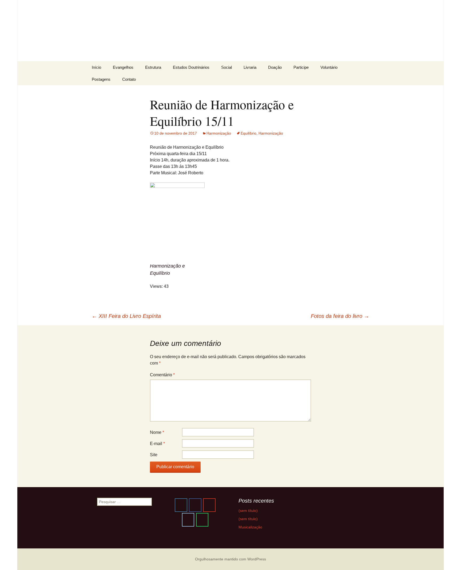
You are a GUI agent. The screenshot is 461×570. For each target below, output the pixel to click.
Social (226, 67)
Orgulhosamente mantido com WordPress (230, 559)
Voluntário (328, 67)
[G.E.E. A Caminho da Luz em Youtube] (209, 505)
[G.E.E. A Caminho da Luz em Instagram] (181, 505)
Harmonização (218, 133)
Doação (275, 67)
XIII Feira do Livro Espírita (126, 316)
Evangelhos (123, 67)
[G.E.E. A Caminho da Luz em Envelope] (188, 519)
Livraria (250, 67)
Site (153, 454)
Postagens (101, 79)
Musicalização (250, 527)
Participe (301, 67)
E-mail (157, 443)
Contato (129, 79)
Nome (157, 432)
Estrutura (153, 67)
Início (96, 67)
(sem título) (248, 510)
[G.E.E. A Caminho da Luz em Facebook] (195, 505)
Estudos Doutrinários (191, 67)
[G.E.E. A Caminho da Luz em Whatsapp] (202, 519)
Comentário (162, 375)
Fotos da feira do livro (340, 316)
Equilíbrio (248, 133)
